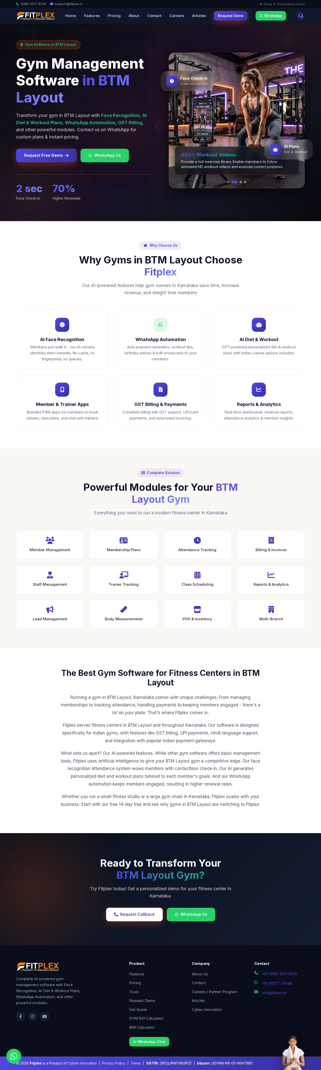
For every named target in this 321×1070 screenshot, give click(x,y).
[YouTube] (44, 1016)
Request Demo (231, 16)
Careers (177, 15)
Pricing (114, 15)
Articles (199, 15)
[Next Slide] (296, 120)
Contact (154, 15)
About (134, 15)
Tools (134, 991)
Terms (136, 1063)
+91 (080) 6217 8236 (279, 973)
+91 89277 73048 (277, 983)
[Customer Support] (300, 15)
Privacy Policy (113, 1063)
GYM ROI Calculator (146, 1018)
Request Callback (137, 914)
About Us (200, 974)
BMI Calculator (141, 1027)
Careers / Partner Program (214, 991)
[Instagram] (32, 1016)
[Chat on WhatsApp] (13, 1056)
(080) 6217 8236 (33, 4)
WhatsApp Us (107, 155)
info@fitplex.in (274, 992)
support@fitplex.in (69, 4)
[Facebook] (20, 1016)
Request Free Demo (43, 155)
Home (70, 15)
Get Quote (138, 1009)
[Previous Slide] (178, 120)
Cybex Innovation (207, 1009)
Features (92, 15)
